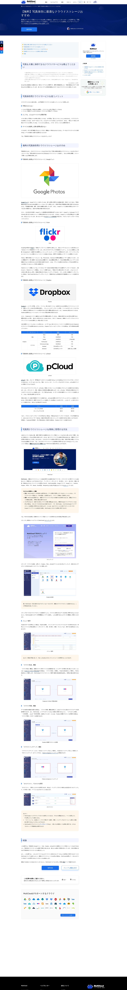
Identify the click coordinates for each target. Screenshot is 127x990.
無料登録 (29, 29)
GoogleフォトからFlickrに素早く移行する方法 (93, 70)
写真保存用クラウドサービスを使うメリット (34, 46)
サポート (69, 2)
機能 (46, 2)
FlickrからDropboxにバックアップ (50, 753)
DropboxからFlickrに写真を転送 (31, 671)
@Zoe (75, 28)
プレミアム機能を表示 (70, 868)
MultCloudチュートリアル (31, 6)
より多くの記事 (87, 75)
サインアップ (48, 520)
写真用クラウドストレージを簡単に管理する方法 (35, 51)
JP (87, 2)
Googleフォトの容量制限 (50, 216)
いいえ (74, 879)
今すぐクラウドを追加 (67, 915)
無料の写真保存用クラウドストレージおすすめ (35, 49)
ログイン (75, 2)
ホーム (23, 6)
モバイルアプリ (54, 2)
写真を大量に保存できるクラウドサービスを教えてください (38, 44)
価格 (62, 2)
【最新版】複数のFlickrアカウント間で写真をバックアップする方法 (94, 72)
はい (65, 879)
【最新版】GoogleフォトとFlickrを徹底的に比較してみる (94, 67)
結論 (25, 53)
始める (80, 2)
